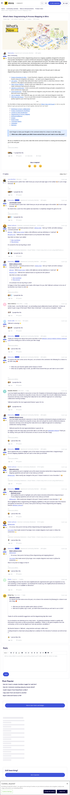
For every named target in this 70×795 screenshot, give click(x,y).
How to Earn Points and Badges (35, 705)
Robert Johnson (12, 225)
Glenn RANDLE (12, 303)
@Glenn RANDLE (57, 338)
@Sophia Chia (11, 234)
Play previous (15, 242)
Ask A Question (35, 775)
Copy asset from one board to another (15, 693)
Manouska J (11, 53)
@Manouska (11, 475)
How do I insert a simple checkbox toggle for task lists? (20, 684)
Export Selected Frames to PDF (12, 695)
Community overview (12, 8)
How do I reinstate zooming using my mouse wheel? (19, 687)
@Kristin (10, 232)
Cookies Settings (7, 791)
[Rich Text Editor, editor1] (35, 662)
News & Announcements (27, 8)
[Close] (67, 784)
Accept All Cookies (49, 791)
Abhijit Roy (11, 595)
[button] (2, 3)
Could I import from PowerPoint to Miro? (15, 690)
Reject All (62, 791)
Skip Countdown (15, 240)
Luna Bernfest (12, 179)
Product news (39, 8)
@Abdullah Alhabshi (53, 430)
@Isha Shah (38, 228)
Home (3, 8)
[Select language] (46, 3)
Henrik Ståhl (11, 321)
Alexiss (10, 579)
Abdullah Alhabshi (12, 390)
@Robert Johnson (47, 338)
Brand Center (20, 232)
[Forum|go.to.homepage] (13, 3)
